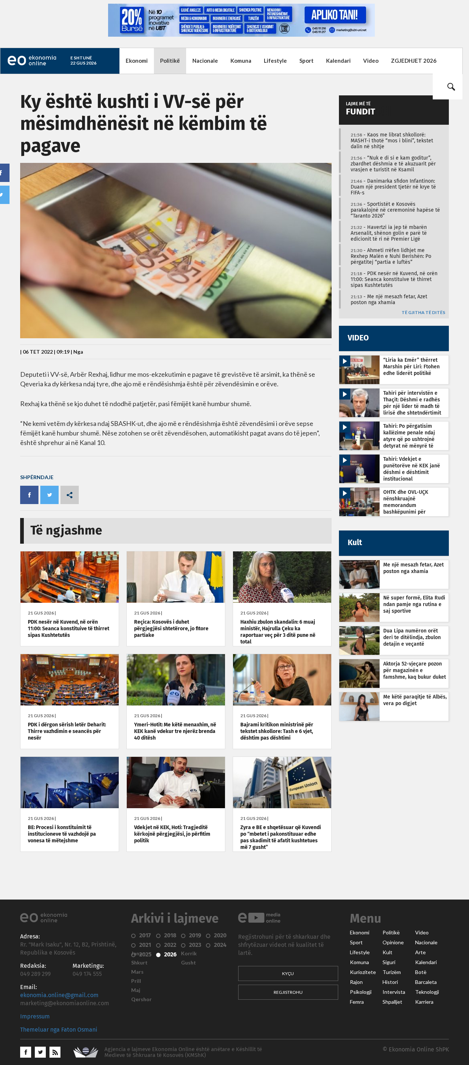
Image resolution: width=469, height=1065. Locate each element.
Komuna (240, 60)
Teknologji (427, 992)
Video (370, 60)
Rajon (356, 982)
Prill (136, 981)
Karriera (424, 1001)
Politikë (170, 60)
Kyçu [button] (288, 973)
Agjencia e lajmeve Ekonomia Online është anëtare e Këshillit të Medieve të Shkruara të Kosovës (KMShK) (183, 1052)
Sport (306, 60)
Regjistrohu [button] (288, 992)
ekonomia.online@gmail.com (59, 995)
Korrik (189, 953)
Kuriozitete (363, 972)
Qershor (141, 999)
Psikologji (361, 992)
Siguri (389, 962)
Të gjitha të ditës (423, 312)
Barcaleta (426, 982)
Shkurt (139, 962)
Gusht (188, 962)
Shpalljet (392, 1001)
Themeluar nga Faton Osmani (58, 1030)
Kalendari (338, 60)
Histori (390, 982)
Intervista (394, 992)
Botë (420, 972)
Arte (420, 952)
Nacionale (205, 60)
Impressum (35, 1017)
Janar (137, 953)
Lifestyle (275, 60)
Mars (137, 971)
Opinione (393, 942)
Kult (387, 952)
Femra (357, 1001)
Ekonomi (137, 60)
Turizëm (392, 972)
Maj (135, 990)
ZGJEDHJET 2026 (413, 60)
